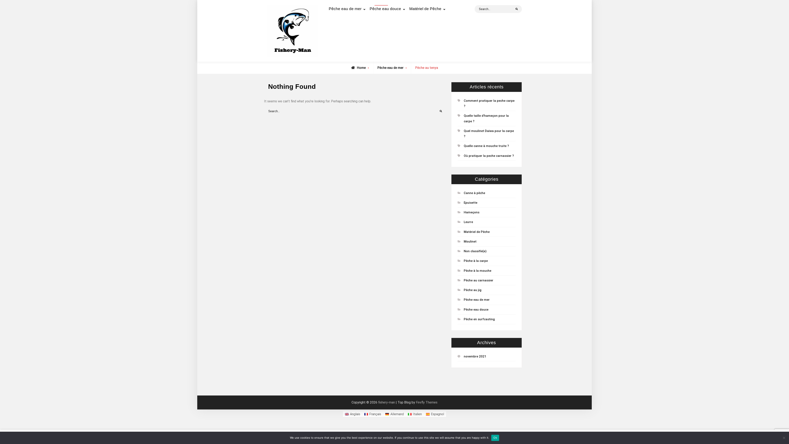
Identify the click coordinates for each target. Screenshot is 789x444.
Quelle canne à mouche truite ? (486, 146)
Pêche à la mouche (477, 271)
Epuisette (470, 203)
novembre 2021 (475, 356)
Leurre (468, 222)
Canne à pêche (474, 193)
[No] (784, 438)
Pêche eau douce (385, 9)
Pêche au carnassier (478, 280)
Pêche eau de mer (345, 9)
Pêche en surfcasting (479, 319)
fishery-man (386, 402)
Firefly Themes (426, 402)
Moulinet (470, 241)
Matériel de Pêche (425, 9)
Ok (495, 437)
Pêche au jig (472, 290)
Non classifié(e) (475, 251)
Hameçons (471, 212)
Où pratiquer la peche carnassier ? (489, 156)
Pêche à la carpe (476, 261)
